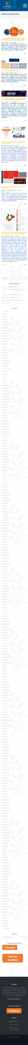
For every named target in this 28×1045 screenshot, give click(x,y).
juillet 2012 (5, 758)
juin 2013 (4, 731)
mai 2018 (4, 574)
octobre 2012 (5, 753)
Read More (4, 53)
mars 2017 (5, 613)
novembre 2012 (6, 750)
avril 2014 (4, 706)
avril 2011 (4, 791)
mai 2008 (4, 884)
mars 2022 (5, 451)
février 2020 (5, 517)
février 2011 (5, 797)
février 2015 (5, 681)
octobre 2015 (5, 659)
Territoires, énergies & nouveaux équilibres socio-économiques (13, 39)
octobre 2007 (5, 904)
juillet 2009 (5, 846)
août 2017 (4, 599)
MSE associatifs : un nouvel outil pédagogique (13, 142)
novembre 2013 (6, 720)
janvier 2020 (5, 520)
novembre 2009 (6, 835)
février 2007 (5, 923)
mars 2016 (5, 646)
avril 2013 (4, 736)
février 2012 (5, 766)
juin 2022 (4, 443)
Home (18, 16)
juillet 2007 (5, 912)
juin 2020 (4, 506)
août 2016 (4, 632)
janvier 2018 (5, 585)
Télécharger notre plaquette (13, 999)
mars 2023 (5, 418)
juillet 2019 (5, 536)
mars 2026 (5, 322)
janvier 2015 (5, 684)
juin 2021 (4, 476)
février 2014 (5, 712)
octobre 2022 (5, 432)
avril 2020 (4, 511)
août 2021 (4, 470)
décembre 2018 (6, 555)
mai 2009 (4, 852)
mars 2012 (5, 764)
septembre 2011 (6, 780)
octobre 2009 (5, 838)
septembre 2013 (6, 725)
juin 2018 (4, 572)
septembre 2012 (6, 756)
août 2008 (4, 876)
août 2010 (4, 813)
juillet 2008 (5, 879)
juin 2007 (4, 915)
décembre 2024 (6, 360)
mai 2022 (4, 445)
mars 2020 (5, 514)
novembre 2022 (6, 429)
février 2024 (5, 388)
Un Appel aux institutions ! (11, 70)
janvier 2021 (5, 489)
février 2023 (5, 421)
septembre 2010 (6, 810)
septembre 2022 (6, 434)
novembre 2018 (6, 558)
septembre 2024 (6, 369)
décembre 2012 (6, 747)
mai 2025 (4, 347)
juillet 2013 (5, 728)
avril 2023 (4, 415)
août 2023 (4, 404)
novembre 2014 (6, 690)
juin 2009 (4, 849)
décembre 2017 (6, 588)
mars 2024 (5, 385)
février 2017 (5, 616)
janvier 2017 (5, 618)
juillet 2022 (5, 440)
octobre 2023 (5, 399)
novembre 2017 (6, 591)
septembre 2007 (6, 906)
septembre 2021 (6, 467)
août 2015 (4, 665)
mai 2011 (4, 788)
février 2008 (5, 893)
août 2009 (4, 843)
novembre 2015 (6, 657)
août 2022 (4, 437)
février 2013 (5, 742)
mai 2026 (4, 316)
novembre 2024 (6, 363)
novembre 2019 (6, 525)
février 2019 (5, 550)
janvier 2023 (5, 423)
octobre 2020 (5, 498)
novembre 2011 (6, 775)
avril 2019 (4, 544)
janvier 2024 (5, 391)
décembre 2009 (6, 832)
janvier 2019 (5, 552)
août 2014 (4, 698)
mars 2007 (5, 920)
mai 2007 (4, 917)
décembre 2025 (6, 330)
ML (18, 1037)
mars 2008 (5, 890)
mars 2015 (5, 679)
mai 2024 (4, 380)
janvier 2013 (5, 745)
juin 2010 (4, 819)
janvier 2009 (5, 863)
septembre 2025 (6, 338)
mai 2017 (4, 607)
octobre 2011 (5, 777)
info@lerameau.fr (14, 1021)
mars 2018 (5, 580)
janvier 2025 (5, 358)
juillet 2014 (5, 701)
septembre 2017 (6, 596)
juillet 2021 (5, 473)
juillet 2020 (5, 503)
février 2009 (5, 860)
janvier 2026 (5, 327)
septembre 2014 (6, 695)
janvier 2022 (5, 456)
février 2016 (5, 649)
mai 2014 (4, 703)
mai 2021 (4, 478)
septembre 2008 (6, 874)
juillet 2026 (5, 311)
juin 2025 (4, 344)
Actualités (20, 42)
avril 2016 (4, 643)
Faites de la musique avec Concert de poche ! (13, 187)
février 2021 (5, 487)
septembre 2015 (6, 662)
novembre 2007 (6, 901)
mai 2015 (4, 673)
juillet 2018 (5, 569)
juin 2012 (4, 761)
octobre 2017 (5, 594)
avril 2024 (4, 382)
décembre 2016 (6, 621)
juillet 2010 (5, 816)
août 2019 (4, 533)
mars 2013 (5, 739)
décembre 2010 (6, 802)
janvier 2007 (5, 926)
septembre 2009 (6, 841)
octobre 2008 (5, 871)
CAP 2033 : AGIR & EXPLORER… (9, 286)
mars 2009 (5, 857)
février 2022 (5, 454)
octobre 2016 (5, 627)
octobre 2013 (5, 723)
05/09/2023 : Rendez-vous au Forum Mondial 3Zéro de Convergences (13, 99)
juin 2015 (4, 670)
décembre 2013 (6, 717)
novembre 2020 (6, 495)
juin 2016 (4, 638)
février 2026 (5, 325)
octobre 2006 (5, 928)
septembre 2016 (6, 629)
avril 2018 (4, 577)
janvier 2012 (5, 769)
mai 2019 (4, 541)
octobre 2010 (5, 808)
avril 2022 (4, 448)
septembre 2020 (6, 500)
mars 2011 (5, 794)
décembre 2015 (6, 654)
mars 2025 (5, 352)
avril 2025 (4, 349)
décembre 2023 (6, 393)
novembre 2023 (6, 396)
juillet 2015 (5, 668)
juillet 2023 (5, 407)
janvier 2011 (5, 799)
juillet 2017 (5, 602)
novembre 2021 (6, 462)
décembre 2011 (6, 772)
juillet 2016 (5, 635)
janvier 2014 (5, 714)
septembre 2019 (6, 531)
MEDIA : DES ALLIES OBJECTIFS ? (10, 297)
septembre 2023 (6, 402)
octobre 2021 (5, 465)
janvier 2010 (5, 830)
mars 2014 (5, 709)
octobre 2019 (5, 528)
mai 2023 (4, 413)
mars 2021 (5, 484)
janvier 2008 (5, 895)
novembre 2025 (6, 333)
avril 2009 (4, 854)
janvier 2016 (5, 651)
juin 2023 (4, 410)
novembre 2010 (6, 805)
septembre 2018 (6, 563)
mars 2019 (5, 547)
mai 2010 (4, 821)
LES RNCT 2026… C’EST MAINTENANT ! (11, 295)
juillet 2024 (5, 374)
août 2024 (4, 371)
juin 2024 (4, 377)
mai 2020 (4, 509)
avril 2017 (4, 610)
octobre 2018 (5, 561)
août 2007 (4, 909)
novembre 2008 (6, 868)
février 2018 (5, 583)
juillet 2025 (5, 341)
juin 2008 (4, 882)
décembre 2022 (6, 426)
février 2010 (5, 827)
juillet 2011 (5, 783)
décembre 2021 (6, 459)
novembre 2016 (6, 624)
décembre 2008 (6, 865)
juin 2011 (4, 786)
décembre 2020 (6, 492)
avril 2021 (4, 481)
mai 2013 (4, 734)
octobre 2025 (5, 336)
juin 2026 (4, 314)
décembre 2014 (6, 687)
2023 (22, 16)
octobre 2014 (5, 692)
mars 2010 (5, 824)
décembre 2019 (6, 522)
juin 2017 (4, 605)
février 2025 (5, 355)
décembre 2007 (6, 898)
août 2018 (4, 566)
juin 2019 (4, 539)
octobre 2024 (5, 366)
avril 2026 (4, 319)
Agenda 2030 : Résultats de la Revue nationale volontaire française (14, 233)
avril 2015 (4, 676)
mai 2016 (4, 640)
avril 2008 (4, 887)
